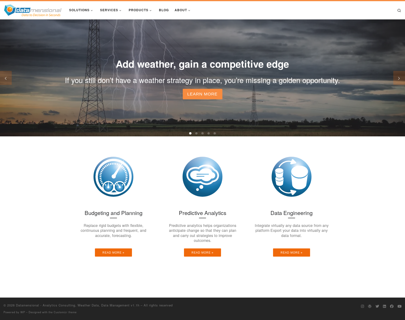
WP (22, 312)
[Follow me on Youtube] (399, 306)
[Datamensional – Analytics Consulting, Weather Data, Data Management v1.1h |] (33, 9)
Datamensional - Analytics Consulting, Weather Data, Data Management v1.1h (77, 305)
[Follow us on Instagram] (362, 306)
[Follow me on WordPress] (369, 306)
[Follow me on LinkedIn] (384, 306)
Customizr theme (65, 312)
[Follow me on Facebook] (392, 306)
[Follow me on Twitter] (377, 306)
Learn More (202, 94)
